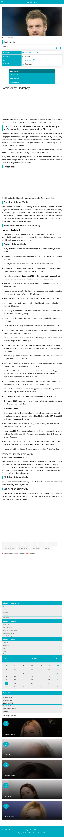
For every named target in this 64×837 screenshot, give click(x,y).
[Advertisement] (32, 103)
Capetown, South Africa (10, 630)
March (5, 648)
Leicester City (23, 548)
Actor (4, 606)
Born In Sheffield (8, 706)
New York (6, 624)
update (28, 553)
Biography (15, 71)
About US (4, 830)
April (4, 651)
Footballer (5, 46)
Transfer (52, 544)
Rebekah (46, 548)
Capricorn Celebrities (9, 708)
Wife (33, 544)
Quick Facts (14, 75)
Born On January (8, 700)
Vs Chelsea (36, 548)
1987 (38, 52)
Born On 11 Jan (7, 697)
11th (33, 52)
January (28, 52)
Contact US (33, 830)
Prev (6, 659)
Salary (42, 544)
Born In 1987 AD (8, 703)
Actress (5, 615)
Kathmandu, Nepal (8, 633)
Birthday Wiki (32, 2)
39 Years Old (29, 60)
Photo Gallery (16, 78)
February (6, 645)
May (4, 654)
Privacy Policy (24, 830)
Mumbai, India (7, 627)
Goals (18, 544)
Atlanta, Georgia (8, 636)
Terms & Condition (14, 830)
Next (57, 659)
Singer (5, 609)
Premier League (9, 548)
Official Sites (15, 82)
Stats (26, 544)
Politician (6, 617)
